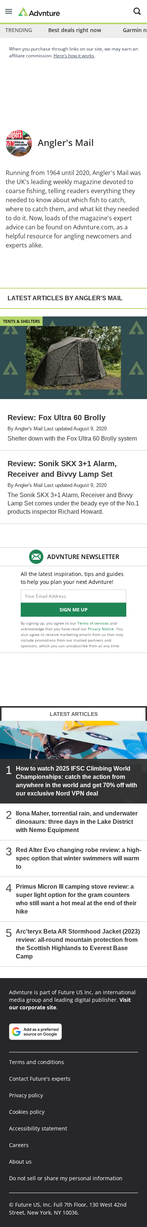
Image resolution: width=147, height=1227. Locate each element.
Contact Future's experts (39, 1078)
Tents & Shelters (21, 321)
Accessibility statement (38, 1128)
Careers (19, 1145)
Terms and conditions (36, 1062)
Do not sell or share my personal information (65, 1178)
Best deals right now (74, 30)
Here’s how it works (74, 55)
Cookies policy (26, 1111)
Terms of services (93, 623)
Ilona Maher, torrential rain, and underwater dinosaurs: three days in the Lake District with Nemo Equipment (77, 821)
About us (20, 1161)
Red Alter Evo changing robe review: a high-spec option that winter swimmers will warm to (78, 858)
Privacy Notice (101, 628)
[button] (8, 11)
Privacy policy (26, 1095)
